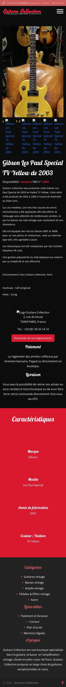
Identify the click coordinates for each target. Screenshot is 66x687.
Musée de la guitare (30, 3)
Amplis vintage (34, 588)
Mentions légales (34, 633)
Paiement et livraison (34, 616)
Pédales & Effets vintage (34, 594)
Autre (34, 600)
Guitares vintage (34, 577)
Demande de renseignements (33, 338)
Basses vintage (34, 582)
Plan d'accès (57, 3)
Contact (45, 3)
